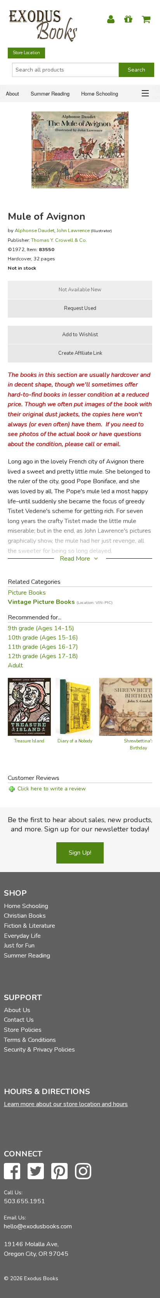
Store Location (26, 53)
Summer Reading (50, 93)
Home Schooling (99, 93)
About (12, 93)
